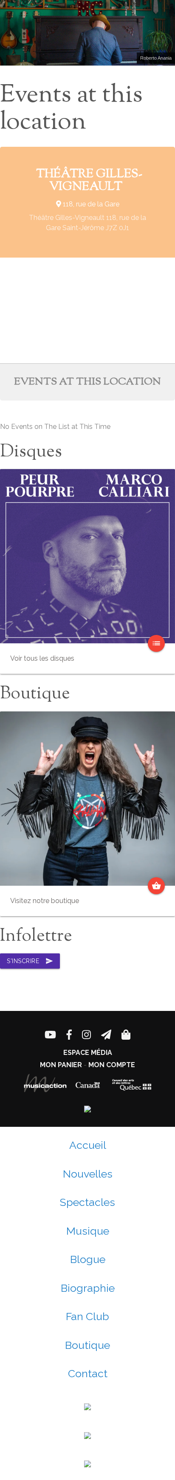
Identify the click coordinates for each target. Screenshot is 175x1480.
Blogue (87, 1259)
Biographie (88, 1288)
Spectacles (87, 1202)
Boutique (87, 1345)
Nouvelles (88, 1173)
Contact (87, 1373)
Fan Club (87, 1316)
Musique (87, 1231)
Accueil (87, 1145)
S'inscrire (30, 961)
